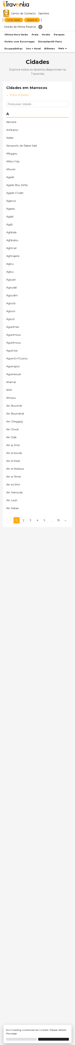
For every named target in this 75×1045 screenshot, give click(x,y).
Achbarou (12, 130)
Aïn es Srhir (13, 484)
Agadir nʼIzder (15, 193)
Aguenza (11, 350)
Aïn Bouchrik (14, 405)
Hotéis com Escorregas (20, 41)
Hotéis (46, 34)
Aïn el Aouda (14, 453)
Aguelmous (13, 334)
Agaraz (10, 208)
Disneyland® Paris (50, 41)
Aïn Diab (11, 437)
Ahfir (9, 390)
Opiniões (43, 13)
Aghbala (11, 232)
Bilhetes (49, 48)
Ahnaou (11, 397)
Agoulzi (11, 303)
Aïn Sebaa (12, 508)
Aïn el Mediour (15, 468)
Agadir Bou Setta (17, 185)
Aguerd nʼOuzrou (17, 358)
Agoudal (11, 287)
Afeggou (11, 153)
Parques (59, 34)
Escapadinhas (13, 48)
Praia (35, 34)
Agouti (10, 319)
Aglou (10, 263)
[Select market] (40, 26)
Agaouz (11, 200)
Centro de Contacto (23, 13)
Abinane (11, 122)
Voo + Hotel (33, 48)
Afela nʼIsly (13, 161)
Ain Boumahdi (15, 413)
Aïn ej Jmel (13, 445)
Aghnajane (13, 256)
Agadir (10, 177)
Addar (10, 137)
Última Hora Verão (16, 34)
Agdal (9, 216)
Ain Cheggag (14, 421)
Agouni (10, 311)
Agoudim (12, 295)
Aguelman (12, 327)
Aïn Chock (12, 429)
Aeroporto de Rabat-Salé (21, 145)
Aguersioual (13, 374)
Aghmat (11, 248)
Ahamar (11, 382)
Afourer (11, 169)
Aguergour (13, 366)
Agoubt (11, 279)
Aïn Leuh (11, 500)
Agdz (9, 224)
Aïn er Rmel (13, 476)
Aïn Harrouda (14, 492)
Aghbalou (12, 240)
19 (58, 520)
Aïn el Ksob (13, 461)
